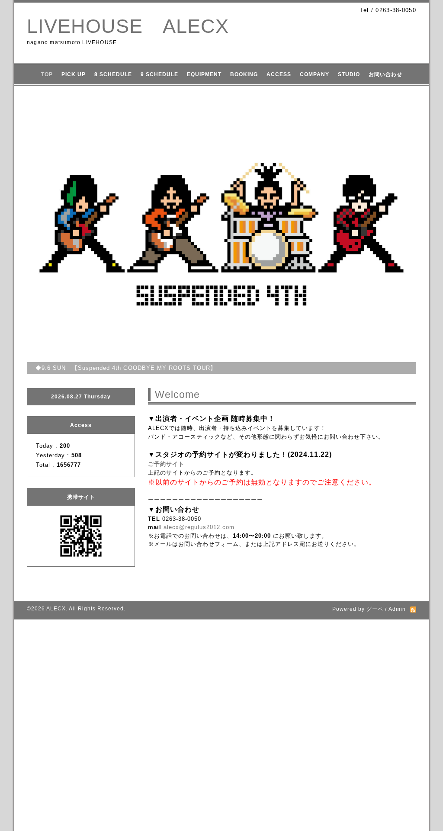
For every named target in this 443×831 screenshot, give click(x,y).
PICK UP (73, 74)
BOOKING (244, 74)
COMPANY (314, 74)
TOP (47, 74)
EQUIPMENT (204, 74)
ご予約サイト (166, 464)
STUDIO (349, 74)
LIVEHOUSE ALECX (128, 26)
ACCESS (278, 74)
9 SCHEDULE (159, 74)
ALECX (56, 609)
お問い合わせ (385, 74)
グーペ (374, 609)
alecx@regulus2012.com (199, 527)
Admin (397, 609)
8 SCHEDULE (113, 74)
